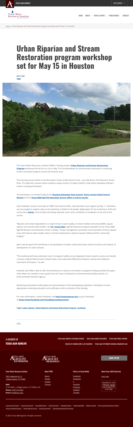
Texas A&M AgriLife (23, 3)
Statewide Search (66, 405)
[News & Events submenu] (105, 15)
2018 (18, 323)
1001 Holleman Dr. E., (14, 376)
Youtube (76, 384)
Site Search (117, 3)
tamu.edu (105, 376)
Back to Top (114, 358)
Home (8, 26)
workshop (81, 308)
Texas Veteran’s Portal (30, 408)
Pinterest (76, 387)
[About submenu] (91, 15)
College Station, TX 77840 (15, 379)
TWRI (19, 79)
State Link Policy (54, 405)
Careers (48, 382)
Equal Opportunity (44, 408)
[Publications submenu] (119, 15)
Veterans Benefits (78, 405)
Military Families (91, 405)
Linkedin (76, 390)
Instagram (77, 379)
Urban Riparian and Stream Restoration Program (56, 308)
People (47, 379)
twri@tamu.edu (17, 393)
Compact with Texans (12, 405)
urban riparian (28, 308)
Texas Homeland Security (13, 408)
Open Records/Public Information (63, 408)
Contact (48, 384)
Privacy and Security (27, 405)
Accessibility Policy (40, 405)
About (47, 376)
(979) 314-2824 (17, 390)
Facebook (77, 376)
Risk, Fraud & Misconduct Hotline (108, 405)
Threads (76, 393)
